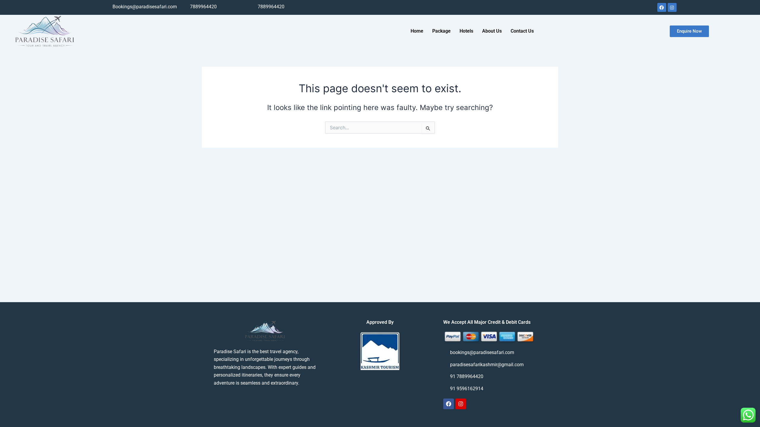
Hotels (466, 31)
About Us (492, 31)
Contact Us (522, 31)
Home (417, 31)
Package (441, 31)
